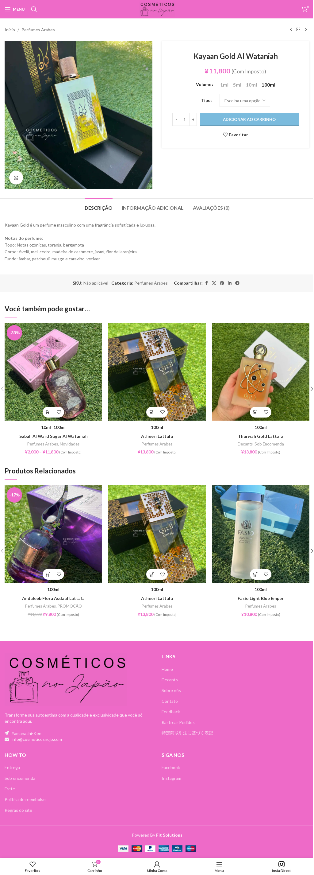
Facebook (171, 767)
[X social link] (214, 283)
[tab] (99, 207)
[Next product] (305, 29)
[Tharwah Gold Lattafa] (260, 372)
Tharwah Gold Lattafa (260, 436)
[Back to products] (298, 29)
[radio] (224, 85)
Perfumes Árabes (38, 29)
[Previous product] (291, 29)
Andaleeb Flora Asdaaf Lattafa (53, 598)
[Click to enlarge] (16, 178)
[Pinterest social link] (222, 283)
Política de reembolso (25, 799)
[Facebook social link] (206, 283)
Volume (203, 84)
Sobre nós (171, 690)
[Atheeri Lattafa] (157, 372)
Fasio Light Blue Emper (261, 598)
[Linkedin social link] (229, 283)
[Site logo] (157, 8)
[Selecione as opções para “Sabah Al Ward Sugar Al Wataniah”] (48, 412)
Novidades (69, 443)
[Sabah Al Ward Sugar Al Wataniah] (53, 372)
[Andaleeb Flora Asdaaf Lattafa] (53, 534)
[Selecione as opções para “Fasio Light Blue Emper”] (255, 574)
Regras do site (18, 810)
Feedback (171, 711)
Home (167, 669)
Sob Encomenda (269, 443)
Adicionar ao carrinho (249, 119)
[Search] (34, 9)
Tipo (206, 100)
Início (10, 29)
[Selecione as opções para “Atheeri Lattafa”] (151, 412)
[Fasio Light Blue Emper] (260, 534)
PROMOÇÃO (70, 606)
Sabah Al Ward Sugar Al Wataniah (53, 436)
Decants (245, 443)
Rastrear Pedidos (178, 722)
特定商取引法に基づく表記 (187, 732)
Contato (170, 701)
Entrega (12, 767)
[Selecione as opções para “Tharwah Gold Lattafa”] (255, 412)
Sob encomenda (20, 778)
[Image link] (66, 679)
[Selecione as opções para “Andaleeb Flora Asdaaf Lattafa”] (48, 574)
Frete (10, 788)
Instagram (171, 778)
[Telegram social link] (237, 283)
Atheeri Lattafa (157, 436)
